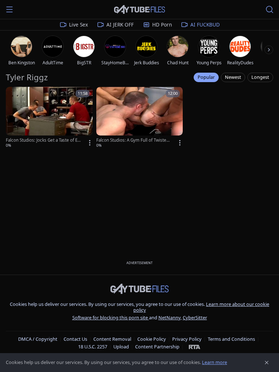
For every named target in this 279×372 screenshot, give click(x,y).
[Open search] (269, 9)
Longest (260, 77)
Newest (233, 77)
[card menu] (89, 142)
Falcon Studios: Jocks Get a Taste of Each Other (43, 140)
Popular (206, 77)
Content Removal (112, 339)
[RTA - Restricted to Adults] (194, 346)
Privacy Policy (187, 339)
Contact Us (75, 339)
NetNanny (169, 317)
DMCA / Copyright (37, 339)
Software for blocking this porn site (110, 317)
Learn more (214, 362)
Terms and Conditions (231, 339)
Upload (121, 346)
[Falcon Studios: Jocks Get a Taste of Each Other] (49, 118)
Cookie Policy (151, 339)
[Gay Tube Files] (139, 9)
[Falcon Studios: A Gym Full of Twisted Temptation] (139, 118)
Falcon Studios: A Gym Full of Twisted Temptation (132, 140)
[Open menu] (9, 9)
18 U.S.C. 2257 (92, 346)
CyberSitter (195, 317)
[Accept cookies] (266, 362)
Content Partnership (157, 346)
